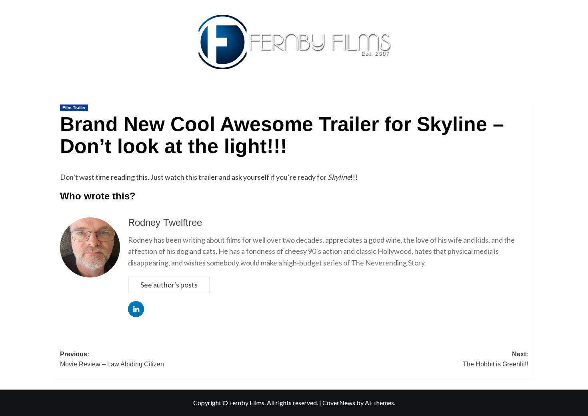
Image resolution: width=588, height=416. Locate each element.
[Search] (529, 95)
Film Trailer (74, 107)
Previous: (112, 359)
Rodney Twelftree (165, 222)
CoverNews (338, 402)
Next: (495, 359)
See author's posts (169, 284)
